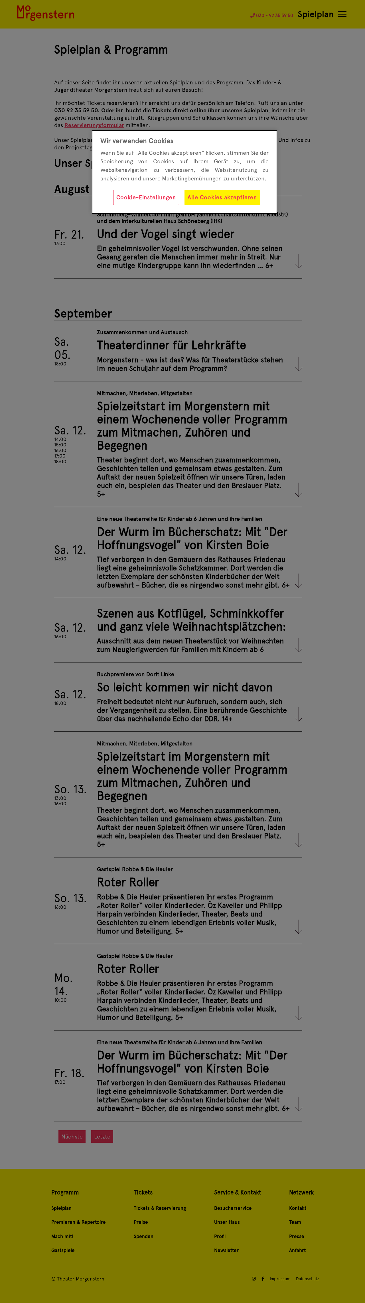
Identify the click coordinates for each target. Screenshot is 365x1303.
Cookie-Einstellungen (146, 197)
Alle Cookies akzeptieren (222, 197)
